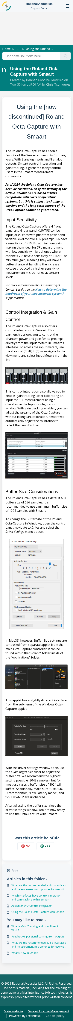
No (27, 846)
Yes (47, 846)
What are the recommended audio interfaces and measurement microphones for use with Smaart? (38, 887)
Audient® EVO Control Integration (31, 905)
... (18, 49)
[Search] (65, 56)
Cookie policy (55, 1016)
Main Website (13, 1011)
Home (6, 49)
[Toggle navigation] (67, 6)
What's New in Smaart (24, 953)
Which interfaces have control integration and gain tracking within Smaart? (36, 897)
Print (14, 871)
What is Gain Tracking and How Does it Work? (35, 928)
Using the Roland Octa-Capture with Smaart (37, 912)
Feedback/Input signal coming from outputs (37, 936)
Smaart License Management (48, 1011)
